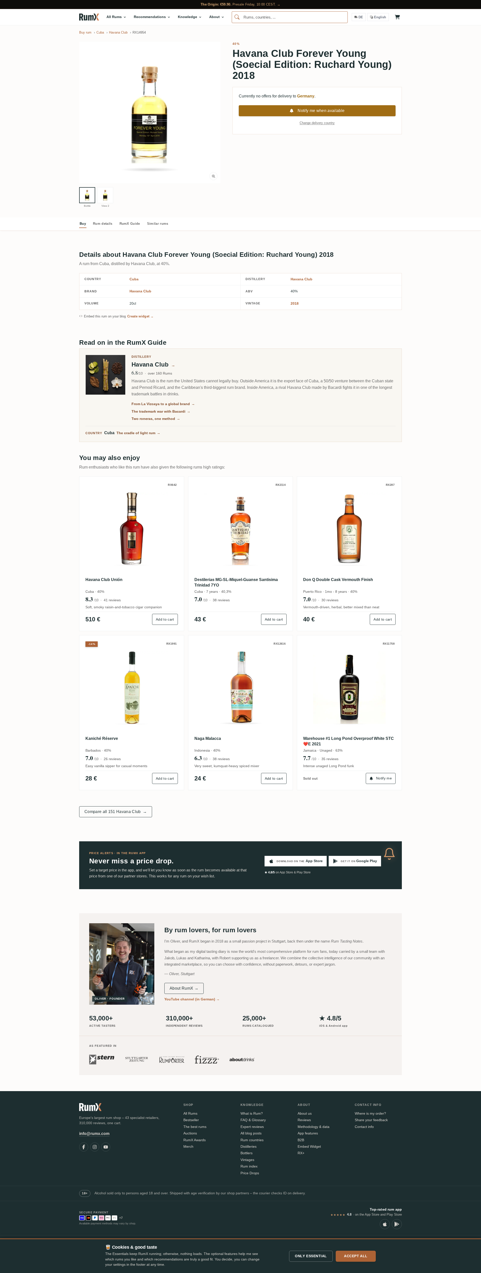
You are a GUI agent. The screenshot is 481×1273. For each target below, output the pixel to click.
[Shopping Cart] (397, 17)
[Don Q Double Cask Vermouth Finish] (349, 529)
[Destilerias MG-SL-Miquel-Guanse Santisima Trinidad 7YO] (240, 529)
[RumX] (89, 17)
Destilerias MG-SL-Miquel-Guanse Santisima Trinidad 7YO (236, 582)
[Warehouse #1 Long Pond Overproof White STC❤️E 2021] (349, 687)
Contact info (364, 1127)
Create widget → (140, 316)
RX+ (301, 1153)
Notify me (384, 778)
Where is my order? (370, 1113)
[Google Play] (397, 1224)
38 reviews (221, 600)
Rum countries (252, 1140)
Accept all (356, 1256)
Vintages (247, 1160)
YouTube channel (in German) (192, 999)
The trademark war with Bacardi (161, 411)
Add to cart (165, 619)
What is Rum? (252, 1113)
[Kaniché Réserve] (131, 687)
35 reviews (329, 759)
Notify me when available (321, 110)
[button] (149, 112)
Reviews (304, 1120)
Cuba (134, 279)
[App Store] (385, 1224)
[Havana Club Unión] (131, 529)
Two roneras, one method (156, 419)
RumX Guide (129, 223)
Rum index (249, 1166)
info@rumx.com (94, 1133)
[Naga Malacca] (240, 687)
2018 (295, 303)
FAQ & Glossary (253, 1120)
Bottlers (247, 1153)
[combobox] (290, 17)
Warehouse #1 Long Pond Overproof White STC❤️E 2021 (348, 741)
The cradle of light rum (138, 433)
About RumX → (184, 988)
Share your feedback (371, 1120)
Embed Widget (309, 1146)
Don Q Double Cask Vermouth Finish (338, 579)
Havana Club (301, 279)
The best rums (194, 1127)
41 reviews (112, 600)
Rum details (102, 223)
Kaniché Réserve (101, 738)
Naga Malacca (207, 738)
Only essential (311, 1256)
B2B (301, 1140)
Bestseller (191, 1120)
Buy (83, 223)
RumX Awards (194, 1140)
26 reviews (112, 759)
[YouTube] (105, 1146)
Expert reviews (252, 1127)
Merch (188, 1146)
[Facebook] (83, 1146)
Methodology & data (313, 1127)
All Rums (190, 1113)
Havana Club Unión (104, 579)
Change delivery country (317, 123)
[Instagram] (94, 1146)
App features (308, 1133)
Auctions (190, 1133)
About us (305, 1113)
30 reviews (329, 600)
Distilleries (249, 1146)
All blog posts (251, 1133)
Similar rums (157, 223)
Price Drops (250, 1173)
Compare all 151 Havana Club (115, 811)
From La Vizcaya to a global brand (163, 404)
